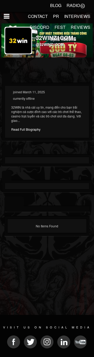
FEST (60, 27)
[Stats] (6, 150)
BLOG (55, 5)
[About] (6, 78)
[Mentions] (19, 201)
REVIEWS (80, 27)
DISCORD (39, 27)
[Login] (82, 5)
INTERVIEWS (77, 16)
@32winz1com (50, 44)
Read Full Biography (25, 129)
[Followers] (6, 175)
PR (56, 16)
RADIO (73, 5)
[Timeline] (9, 201)
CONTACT (38, 16)
